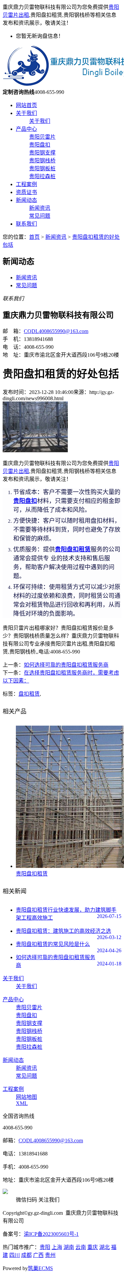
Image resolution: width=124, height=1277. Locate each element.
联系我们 (26, 224)
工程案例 (26, 184)
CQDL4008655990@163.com (56, 331)
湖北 (104, 1247)
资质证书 (26, 192)
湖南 (68, 1247)
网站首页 (26, 105)
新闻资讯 (39, 208)
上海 (57, 1247)
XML (22, 1103)
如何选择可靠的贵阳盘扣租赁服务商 (66, 665)
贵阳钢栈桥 (42, 160)
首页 (34, 237)
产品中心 (26, 129)
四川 (14, 1255)
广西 (38, 1255)
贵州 (50, 1255)
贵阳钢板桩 (42, 168)
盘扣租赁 (29, 694)
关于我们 (26, 113)
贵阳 (45, 1247)
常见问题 (39, 216)
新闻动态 (26, 200)
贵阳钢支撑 (42, 152)
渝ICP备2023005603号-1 (51, 1234)
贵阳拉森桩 (42, 176)
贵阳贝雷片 (42, 137)
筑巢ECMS (40, 1268)
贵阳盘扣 (39, 145)
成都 (26, 1255)
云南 (80, 1247)
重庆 (92, 1247)
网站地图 (26, 1097)
